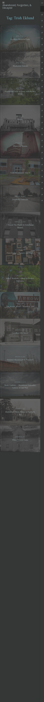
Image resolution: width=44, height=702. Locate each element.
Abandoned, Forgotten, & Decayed (16, 6)
